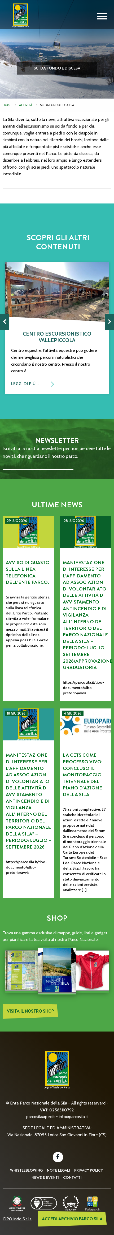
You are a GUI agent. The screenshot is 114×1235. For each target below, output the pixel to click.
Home (7, 105)
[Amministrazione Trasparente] (17, 1202)
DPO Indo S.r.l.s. (17, 1218)
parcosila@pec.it (40, 1116)
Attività (25, 105)
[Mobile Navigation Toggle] (102, 16)
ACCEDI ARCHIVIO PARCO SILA (72, 1219)
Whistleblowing (26, 1170)
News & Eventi (45, 1177)
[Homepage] (19, 19)
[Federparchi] (93, 1202)
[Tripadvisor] (70, 1202)
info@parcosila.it (73, 1116)
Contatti (72, 1177)
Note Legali (58, 1170)
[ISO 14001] (43, 1202)
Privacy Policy (88, 1170)
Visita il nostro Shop (30, 1011)
